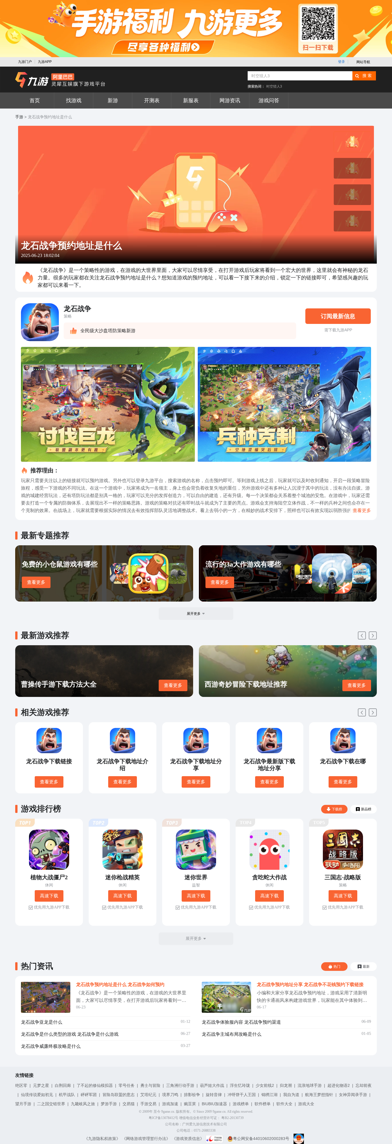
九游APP (45, 62)
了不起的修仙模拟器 (95, 1085)
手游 (19, 117)
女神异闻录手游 (353, 1094)
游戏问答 (269, 100)
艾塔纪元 (148, 1094)
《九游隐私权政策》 (102, 1138)
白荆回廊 (63, 1085)
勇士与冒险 (150, 1085)
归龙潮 (286, 1085)
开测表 (152, 100)
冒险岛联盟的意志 (118, 1094)
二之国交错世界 (51, 1104)
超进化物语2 (338, 1085)
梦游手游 (109, 1104)
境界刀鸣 (170, 1094)
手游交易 (148, 1104)
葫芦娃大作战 (212, 1085)
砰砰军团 (89, 1094)
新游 (113, 100)
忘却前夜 (364, 1085)
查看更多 (36, 582)
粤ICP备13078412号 (163, 1118)
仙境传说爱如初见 (37, 1094)
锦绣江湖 (269, 1094)
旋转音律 (214, 1094)
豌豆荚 (190, 1104)
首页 (35, 100)
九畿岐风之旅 (83, 1104)
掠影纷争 (192, 1094)
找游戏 (73, 100)
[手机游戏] (60, 80)
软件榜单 (263, 1104)
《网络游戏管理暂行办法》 (146, 1138)
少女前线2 (265, 1085)
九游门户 (25, 62)
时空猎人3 (274, 86)
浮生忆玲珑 (240, 1085)
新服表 (191, 100)
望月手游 (23, 1104)
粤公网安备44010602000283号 (261, 1138)
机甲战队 (67, 1094)
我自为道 (291, 1094)
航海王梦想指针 (319, 1094)
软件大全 (284, 1104)
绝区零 (21, 1085)
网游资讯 (230, 100)
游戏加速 (170, 1104)
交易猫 (129, 1104)
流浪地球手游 (310, 1085)
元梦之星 (41, 1085)
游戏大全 (306, 1104)
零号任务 (127, 1085)
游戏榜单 (241, 1104)
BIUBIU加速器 (214, 1104)
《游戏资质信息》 (188, 1138)
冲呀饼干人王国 (242, 1094)
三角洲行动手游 (180, 1085)
